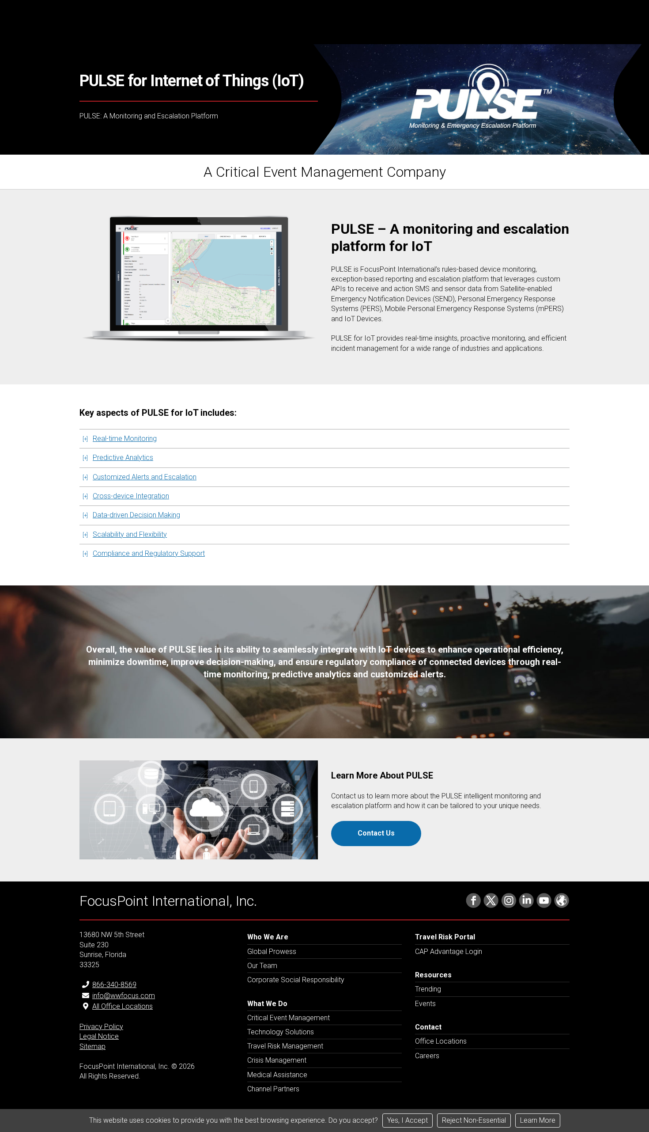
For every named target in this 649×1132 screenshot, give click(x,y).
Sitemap (92, 1046)
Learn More (537, 1120)
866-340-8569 (114, 984)
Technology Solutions (280, 1032)
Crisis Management (276, 1060)
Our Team (262, 965)
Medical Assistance (277, 1075)
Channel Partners (273, 1089)
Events (425, 1003)
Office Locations (441, 1041)
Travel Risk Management (285, 1046)
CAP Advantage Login (448, 951)
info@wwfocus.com (123, 995)
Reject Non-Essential (474, 1120)
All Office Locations (122, 1006)
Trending (428, 989)
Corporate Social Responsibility (295, 980)
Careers (427, 1056)
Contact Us (376, 833)
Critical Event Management (288, 1018)
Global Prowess (271, 951)
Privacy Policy (101, 1026)
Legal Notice (99, 1036)
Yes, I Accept (407, 1120)
